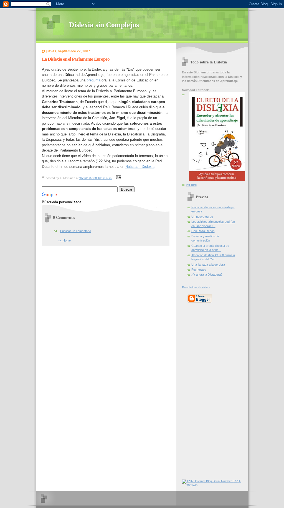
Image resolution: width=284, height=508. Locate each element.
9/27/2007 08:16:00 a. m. (95, 178)
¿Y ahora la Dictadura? (206, 274)
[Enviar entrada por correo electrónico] (118, 178)
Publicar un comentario (75, 231)
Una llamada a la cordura (208, 264)
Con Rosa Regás (203, 231)
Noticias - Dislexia (139, 167)
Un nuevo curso (202, 216)
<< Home (65, 240)
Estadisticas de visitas (196, 287)
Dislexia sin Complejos (104, 25)
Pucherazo (198, 269)
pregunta (93, 80)
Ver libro (191, 184)
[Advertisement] (198, 390)
